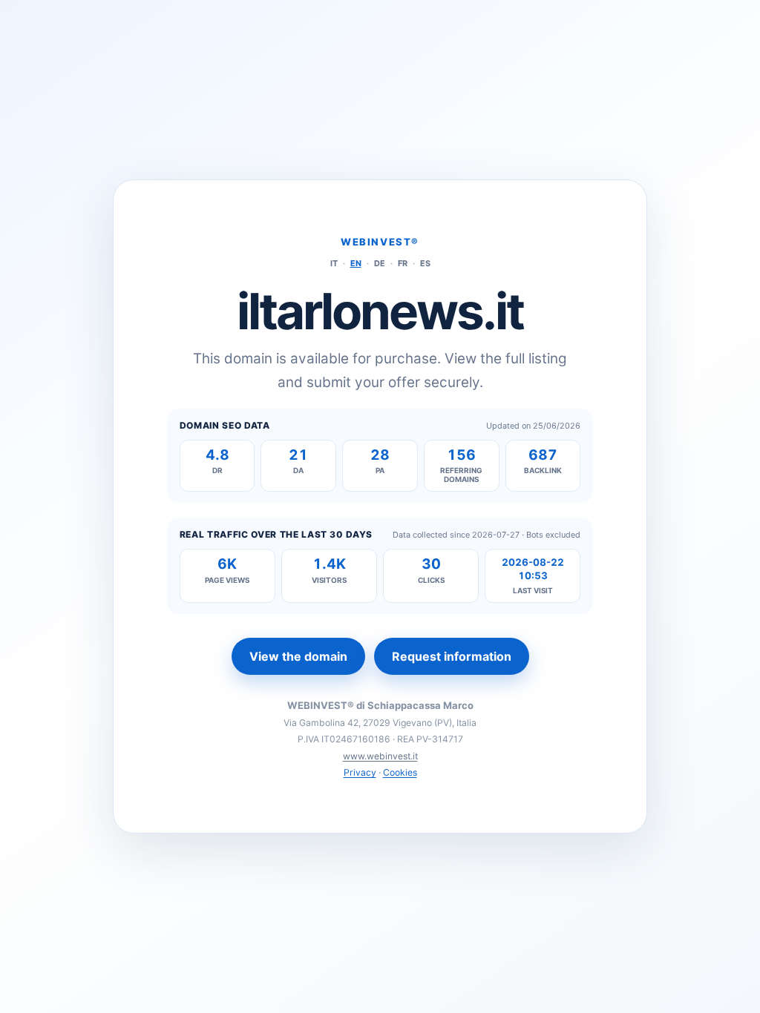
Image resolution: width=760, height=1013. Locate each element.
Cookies (400, 772)
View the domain (298, 656)
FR (402, 263)
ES (425, 263)
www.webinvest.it (380, 756)
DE (379, 263)
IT (334, 263)
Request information (451, 656)
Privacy (360, 772)
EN (355, 263)
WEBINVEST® (380, 242)
